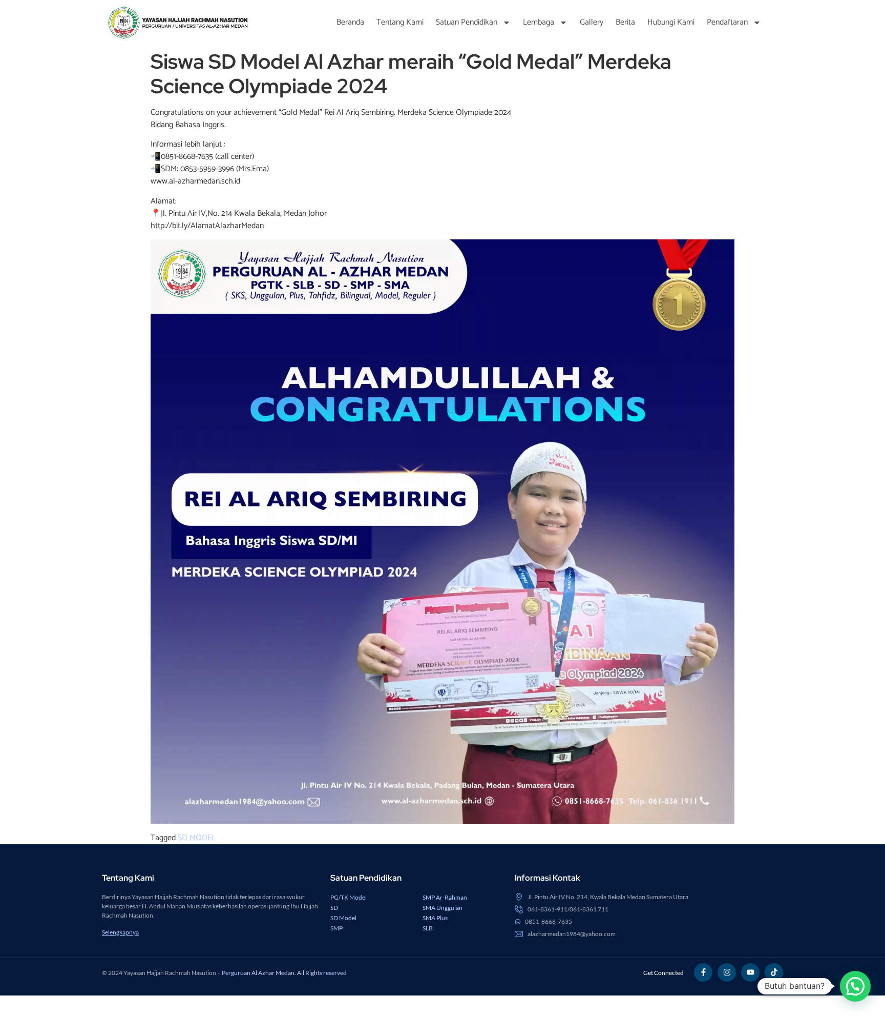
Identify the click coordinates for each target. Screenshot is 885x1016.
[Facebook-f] (703, 972)
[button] (855, 986)
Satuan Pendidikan (466, 22)
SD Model (343, 918)
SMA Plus (435, 918)
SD (334, 907)
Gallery (591, 22)
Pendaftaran (727, 22)
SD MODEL (197, 838)
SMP (336, 928)
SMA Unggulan (442, 907)
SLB (428, 928)
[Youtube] (750, 972)
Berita (625, 22)
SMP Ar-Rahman (445, 897)
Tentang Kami (400, 22)
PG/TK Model (348, 897)
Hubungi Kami (670, 22)
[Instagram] (727, 972)
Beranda (350, 22)
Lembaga (538, 22)
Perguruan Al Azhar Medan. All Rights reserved (284, 973)
